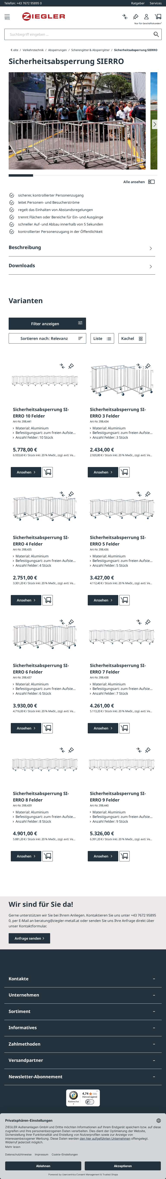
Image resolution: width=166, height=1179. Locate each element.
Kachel (128, 338)
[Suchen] (156, 34)
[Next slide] (154, 124)
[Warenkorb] (157, 16)
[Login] (146, 16)
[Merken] (135, 16)
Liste (98, 338)
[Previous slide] (11, 50)
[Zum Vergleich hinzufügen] (62, 366)
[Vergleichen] (125, 16)
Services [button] (156, 3)
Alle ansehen (134, 181)
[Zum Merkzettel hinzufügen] (71, 366)
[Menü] (7, 16)
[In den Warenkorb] (47, 472)
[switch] (89, 1101)
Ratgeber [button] (138, 3)
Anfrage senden (28, 938)
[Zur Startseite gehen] (43, 16)
